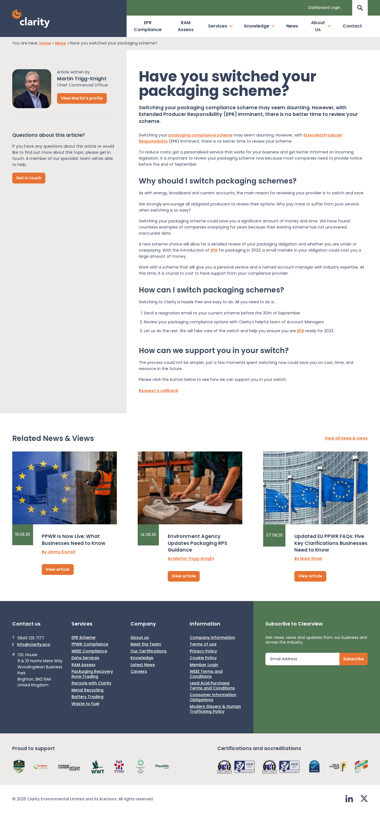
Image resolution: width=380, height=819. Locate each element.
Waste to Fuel (85, 703)
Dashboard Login (324, 7)
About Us (318, 26)
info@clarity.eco (33, 644)
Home (45, 43)
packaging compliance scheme (200, 135)
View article (58, 569)
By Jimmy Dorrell (58, 552)
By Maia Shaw (308, 558)
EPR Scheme (83, 637)
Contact (352, 26)
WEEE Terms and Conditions (206, 674)
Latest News (142, 664)
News (292, 26)
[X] (364, 799)
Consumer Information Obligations (213, 697)
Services (217, 26)
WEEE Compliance (89, 651)
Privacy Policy (203, 651)
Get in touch (28, 177)
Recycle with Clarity (91, 683)
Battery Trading (87, 696)
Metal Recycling (87, 690)
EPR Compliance (148, 26)
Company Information (212, 637)
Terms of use (203, 644)
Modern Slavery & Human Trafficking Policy (215, 709)
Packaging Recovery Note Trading (92, 674)
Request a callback (158, 390)
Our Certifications (148, 651)
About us (139, 637)
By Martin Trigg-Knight (191, 558)
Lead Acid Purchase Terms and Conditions (212, 686)
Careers (138, 671)
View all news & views (346, 438)
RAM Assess (186, 26)
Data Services (85, 658)
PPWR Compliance (89, 644)
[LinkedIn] (349, 799)
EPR (214, 250)
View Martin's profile (82, 98)
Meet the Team (145, 644)
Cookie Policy (203, 658)
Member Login (204, 664)
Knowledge (256, 26)
